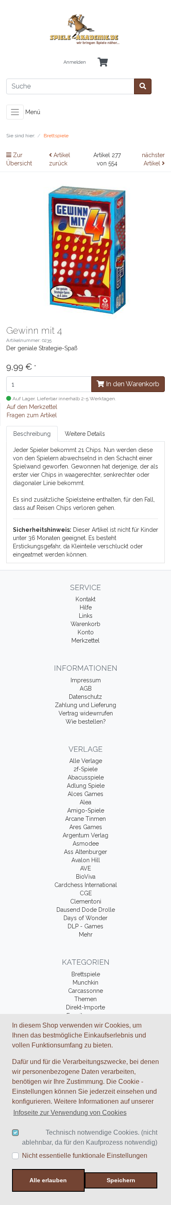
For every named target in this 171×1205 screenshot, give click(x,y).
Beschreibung (32, 433)
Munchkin (85, 982)
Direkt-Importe (85, 1007)
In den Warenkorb (131, 384)
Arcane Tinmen (85, 818)
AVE (85, 868)
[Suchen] (142, 86)
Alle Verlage (85, 761)
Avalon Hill (85, 860)
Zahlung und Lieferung (85, 705)
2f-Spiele (85, 769)
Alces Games (85, 794)
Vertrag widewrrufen (86, 713)
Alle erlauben (48, 1180)
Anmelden (75, 62)
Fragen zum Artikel (32, 415)
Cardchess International (85, 885)
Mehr (86, 934)
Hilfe (86, 607)
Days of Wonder (85, 918)
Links (86, 615)
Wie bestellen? (86, 721)
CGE (86, 893)
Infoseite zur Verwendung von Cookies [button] (70, 1112)
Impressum (86, 680)
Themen (85, 999)
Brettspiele (85, 974)
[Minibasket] (103, 62)
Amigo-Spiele (85, 810)
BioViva (85, 876)
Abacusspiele (86, 777)
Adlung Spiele (86, 785)
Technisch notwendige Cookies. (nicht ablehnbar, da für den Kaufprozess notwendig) (89, 1137)
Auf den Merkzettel (32, 407)
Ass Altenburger (85, 852)
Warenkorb (85, 624)
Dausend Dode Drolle (85, 909)
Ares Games (85, 827)
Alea (85, 802)
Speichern (121, 1180)
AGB (86, 688)
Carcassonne (85, 990)
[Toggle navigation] (15, 112)
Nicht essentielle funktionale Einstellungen (84, 1155)
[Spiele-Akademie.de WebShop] (85, 29)
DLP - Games (85, 926)
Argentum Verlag (85, 835)
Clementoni (85, 901)
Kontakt (85, 599)
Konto (86, 632)
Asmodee (86, 843)
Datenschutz (85, 696)
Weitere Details (85, 433)
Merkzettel (85, 640)
